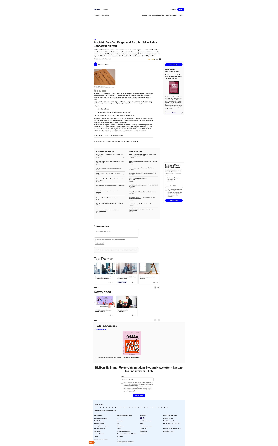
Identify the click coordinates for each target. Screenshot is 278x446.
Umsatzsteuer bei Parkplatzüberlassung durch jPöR (142, 173)
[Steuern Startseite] (97, 9)
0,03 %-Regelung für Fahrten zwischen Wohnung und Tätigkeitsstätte (110, 162)
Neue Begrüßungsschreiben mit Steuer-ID (140, 203)
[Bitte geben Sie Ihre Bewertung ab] (153, 59)
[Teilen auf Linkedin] (105, 91)
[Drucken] (157, 59)
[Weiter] (158, 287)
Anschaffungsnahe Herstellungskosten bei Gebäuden (110, 185)
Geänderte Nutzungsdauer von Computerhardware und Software (109, 155)
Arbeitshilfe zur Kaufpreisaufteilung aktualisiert (108, 168)
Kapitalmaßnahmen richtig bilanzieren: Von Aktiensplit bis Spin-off (143, 185)
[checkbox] (94, 239)
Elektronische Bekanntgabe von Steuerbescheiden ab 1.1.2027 (143, 161)
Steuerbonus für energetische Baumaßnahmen (108, 173)
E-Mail (122, 376)
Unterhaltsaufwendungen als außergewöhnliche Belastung (108, 191)
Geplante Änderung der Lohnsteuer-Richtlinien (141, 168)
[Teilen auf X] (97, 91)
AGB (143, 382)
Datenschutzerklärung (146, 384)
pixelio (103, 86)
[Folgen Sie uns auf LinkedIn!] (141, 418)
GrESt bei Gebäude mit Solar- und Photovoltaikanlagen (138, 179)
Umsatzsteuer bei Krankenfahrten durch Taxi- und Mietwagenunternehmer (142, 197)
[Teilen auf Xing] (103, 91)
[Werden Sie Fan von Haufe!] (144, 418)
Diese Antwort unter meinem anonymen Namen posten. (110, 239)
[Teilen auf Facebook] (100, 91)
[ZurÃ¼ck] (155, 287)
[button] (180, 9)
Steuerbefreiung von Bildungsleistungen (106, 198)
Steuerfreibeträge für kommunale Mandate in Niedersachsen (141, 209)
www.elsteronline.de (139, 131)
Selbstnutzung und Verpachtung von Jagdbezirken (142, 192)
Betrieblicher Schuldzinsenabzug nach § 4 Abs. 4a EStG (109, 203)
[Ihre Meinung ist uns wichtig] (92, 442)
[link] (96, 15)
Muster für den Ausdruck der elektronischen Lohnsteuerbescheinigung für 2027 (142, 155)
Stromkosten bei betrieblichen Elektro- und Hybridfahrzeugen (107, 210)
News (95, 59)
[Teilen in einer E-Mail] (95, 91)
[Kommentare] (160, 59)
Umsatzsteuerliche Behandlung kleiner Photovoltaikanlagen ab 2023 (110, 179)
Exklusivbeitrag (122, 282)
